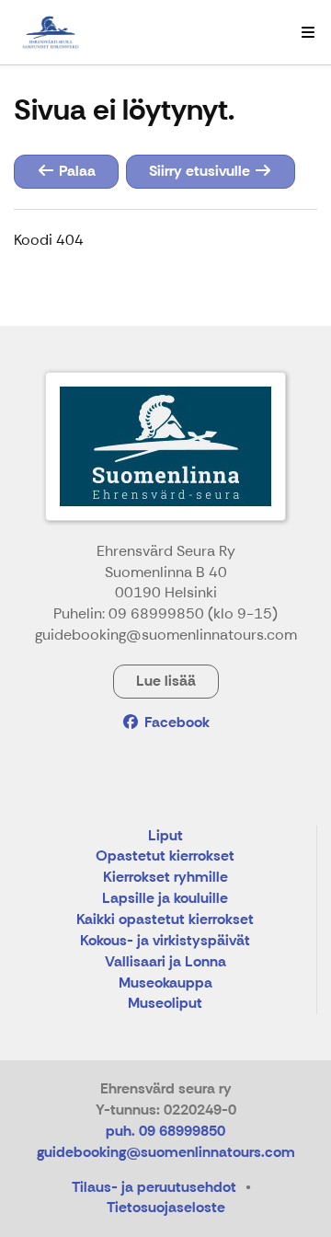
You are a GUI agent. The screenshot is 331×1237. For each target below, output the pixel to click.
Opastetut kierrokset (165, 856)
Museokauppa (165, 983)
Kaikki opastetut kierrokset (165, 920)
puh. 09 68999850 (165, 1130)
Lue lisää (166, 680)
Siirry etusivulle (201, 170)
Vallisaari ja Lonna (165, 962)
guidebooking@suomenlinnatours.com (166, 1152)
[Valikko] (308, 32)
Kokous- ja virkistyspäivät (165, 941)
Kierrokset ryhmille (165, 877)
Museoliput (165, 1003)
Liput (165, 836)
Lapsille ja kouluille (165, 899)
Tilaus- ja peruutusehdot (154, 1187)
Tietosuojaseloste (166, 1207)
